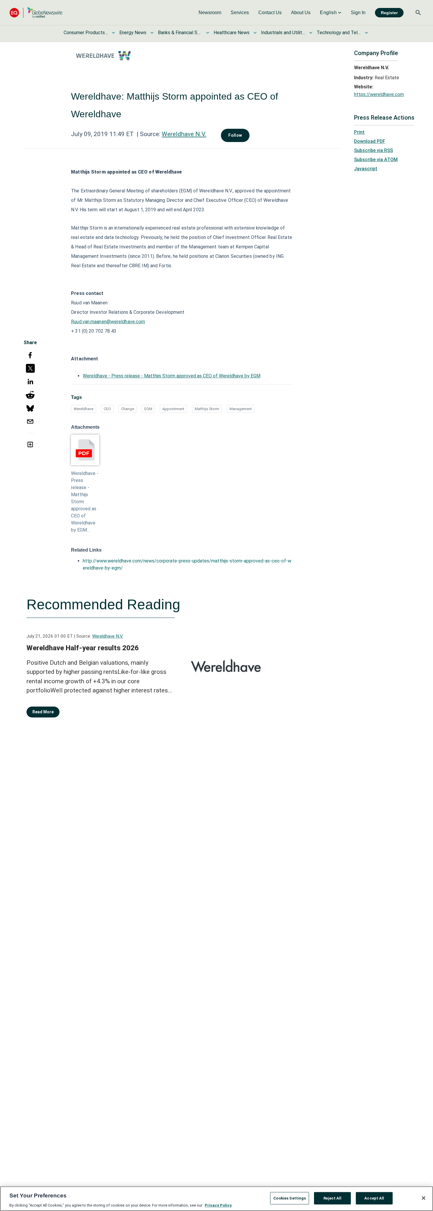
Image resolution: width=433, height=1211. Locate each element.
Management (240, 409)
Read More (43, 712)
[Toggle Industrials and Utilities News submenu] (311, 33)
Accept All (374, 1198)
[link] (210, 13)
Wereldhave (83, 409)
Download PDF (369, 141)
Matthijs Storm (207, 409)
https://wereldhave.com (379, 94)
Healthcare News (231, 32)
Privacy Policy (218, 1205)
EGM (148, 409)
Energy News (132, 32)
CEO (107, 409)
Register (389, 12)
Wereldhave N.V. (184, 134)
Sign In (358, 12)
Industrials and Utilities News (283, 32)
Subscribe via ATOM (376, 159)
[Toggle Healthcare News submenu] (255, 33)
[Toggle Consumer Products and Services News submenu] (113, 33)
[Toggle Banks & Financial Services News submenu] (208, 33)
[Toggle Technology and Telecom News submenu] (366, 33)
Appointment (173, 409)
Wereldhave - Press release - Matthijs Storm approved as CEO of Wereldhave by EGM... (84, 502)
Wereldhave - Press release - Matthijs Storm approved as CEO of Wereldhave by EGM (171, 376)
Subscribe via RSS (373, 150)
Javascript (365, 168)
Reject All (332, 1198)
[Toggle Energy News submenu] (152, 33)
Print (359, 132)
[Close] (423, 1198)
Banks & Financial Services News (180, 32)
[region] (216, 1198)
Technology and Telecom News (339, 32)
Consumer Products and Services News (86, 32)
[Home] (35, 12)
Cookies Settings (289, 1198)
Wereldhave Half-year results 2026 (83, 648)
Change (127, 409)
